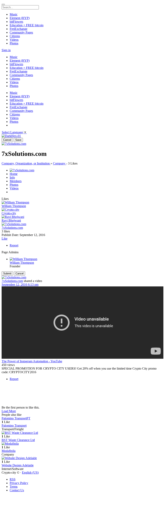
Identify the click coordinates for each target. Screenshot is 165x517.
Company (59, 163)
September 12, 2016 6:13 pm (20, 284)
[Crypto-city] (82, 210)
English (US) (30, 472)
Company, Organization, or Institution (26, 163)
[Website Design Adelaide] (82, 458)
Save (18, 139)
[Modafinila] (82, 443)
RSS (12, 479)
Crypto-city (9, 213)
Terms (14, 486)
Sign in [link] (6, 50)
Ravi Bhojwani (11, 220)
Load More (9, 411)
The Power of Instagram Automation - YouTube (32, 361)
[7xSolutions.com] (14, 143)
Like (4, 238)
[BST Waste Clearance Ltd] (82, 433)
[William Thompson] (82, 202)
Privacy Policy (19, 483)
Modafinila (8, 451)
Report (14, 245)
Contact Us (17, 490)
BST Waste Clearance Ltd (18, 440)
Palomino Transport (14, 425)
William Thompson (14, 206)
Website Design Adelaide (18, 465)
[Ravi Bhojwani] (82, 217)
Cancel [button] (7, 139)
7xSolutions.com (12, 227)
